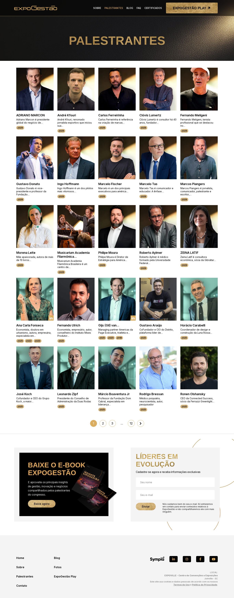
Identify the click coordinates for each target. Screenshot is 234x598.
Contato (21, 585)
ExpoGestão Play (65, 576)
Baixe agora (42, 503)
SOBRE (97, 8)
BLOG (129, 8)
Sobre (20, 567)
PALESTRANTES (113, 8)
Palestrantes (24, 576)
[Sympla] (157, 559)
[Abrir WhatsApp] (225, 589)
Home (20, 558)
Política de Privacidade (204, 584)
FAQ (139, 8)
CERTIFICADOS (153, 8)
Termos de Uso (181, 584)
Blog (57, 558)
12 (131, 423)
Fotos (57, 567)
